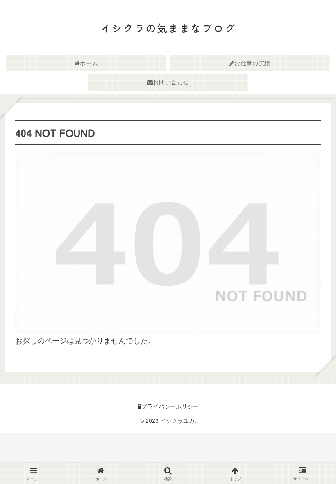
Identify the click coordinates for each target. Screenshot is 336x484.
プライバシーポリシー (170, 406)
